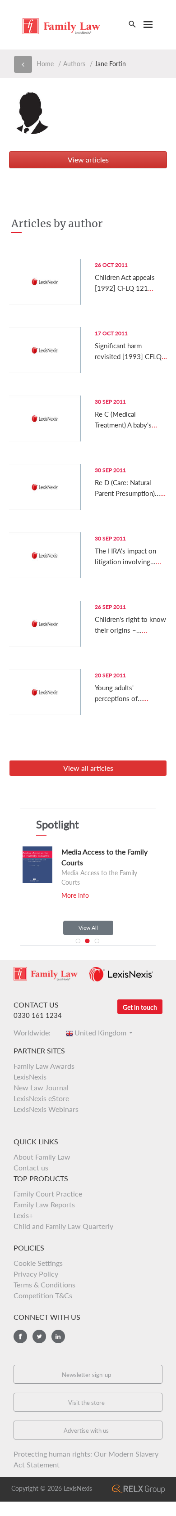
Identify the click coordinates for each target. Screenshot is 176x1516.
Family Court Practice (48, 1193)
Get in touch (140, 1007)
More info (73, 895)
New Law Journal (41, 1087)
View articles (88, 159)
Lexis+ (23, 1215)
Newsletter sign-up (86, 1374)
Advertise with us (86, 1430)
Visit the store (86, 1402)
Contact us (31, 1167)
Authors (74, 63)
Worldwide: (35, 1032)
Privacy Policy (36, 1273)
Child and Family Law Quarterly (63, 1226)
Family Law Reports (44, 1204)
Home (45, 63)
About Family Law (42, 1156)
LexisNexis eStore (41, 1098)
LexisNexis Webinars (46, 1109)
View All (88, 927)
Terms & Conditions (44, 1284)
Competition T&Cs (43, 1295)
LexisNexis (30, 1076)
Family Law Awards (44, 1066)
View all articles (88, 768)
